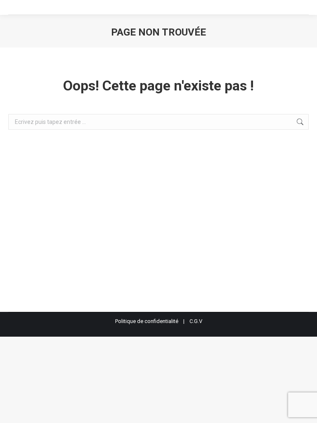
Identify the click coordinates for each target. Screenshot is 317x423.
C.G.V (195, 321)
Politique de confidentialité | (152, 321)
